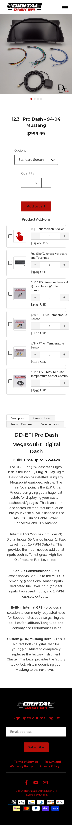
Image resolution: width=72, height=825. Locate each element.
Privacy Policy (49, 766)
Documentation (50, 424)
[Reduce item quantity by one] (26, 183)
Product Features (21, 424)
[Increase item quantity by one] (46, 183)
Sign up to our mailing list (36, 718)
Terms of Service (26, 762)
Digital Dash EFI (47, 790)
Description (18, 418)
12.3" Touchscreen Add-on (47, 229)
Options (20, 150)
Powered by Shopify (36, 794)
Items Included (42, 418)
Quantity (27, 173)
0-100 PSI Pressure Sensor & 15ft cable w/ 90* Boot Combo (49, 286)
